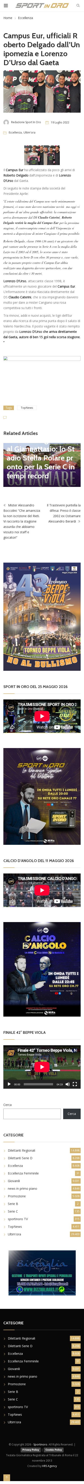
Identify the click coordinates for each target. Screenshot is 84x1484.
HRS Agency (49, 1466)
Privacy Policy (30, 1449)
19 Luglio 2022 (60, 122)
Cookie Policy (53, 1449)
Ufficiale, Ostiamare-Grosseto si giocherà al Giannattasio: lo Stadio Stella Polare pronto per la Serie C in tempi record (41, 453)
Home (7, 18)
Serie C (13, 1211)
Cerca (7, 1105)
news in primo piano (22, 1188)
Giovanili (14, 1181)
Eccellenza (25, 18)
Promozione (17, 1196)
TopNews (27, 408)
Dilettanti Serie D (20, 1158)
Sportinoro (40, 1444)
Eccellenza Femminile (23, 1173)
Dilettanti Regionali (21, 1150)
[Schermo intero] (75, 1084)
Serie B (13, 1204)
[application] (42, 1067)
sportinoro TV (18, 1219)
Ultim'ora (29, 132)
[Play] (9, 1084)
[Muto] (67, 1084)
